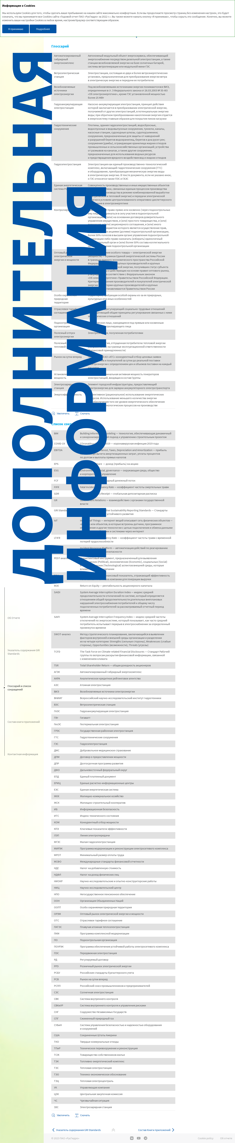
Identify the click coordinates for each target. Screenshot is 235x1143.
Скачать (85, 1115)
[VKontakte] (132, 1138)
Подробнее (43, 29)
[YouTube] (139, 1138)
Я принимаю (15, 29)
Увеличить (63, 413)
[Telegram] (145, 1138)
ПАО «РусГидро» (69, 1138)
